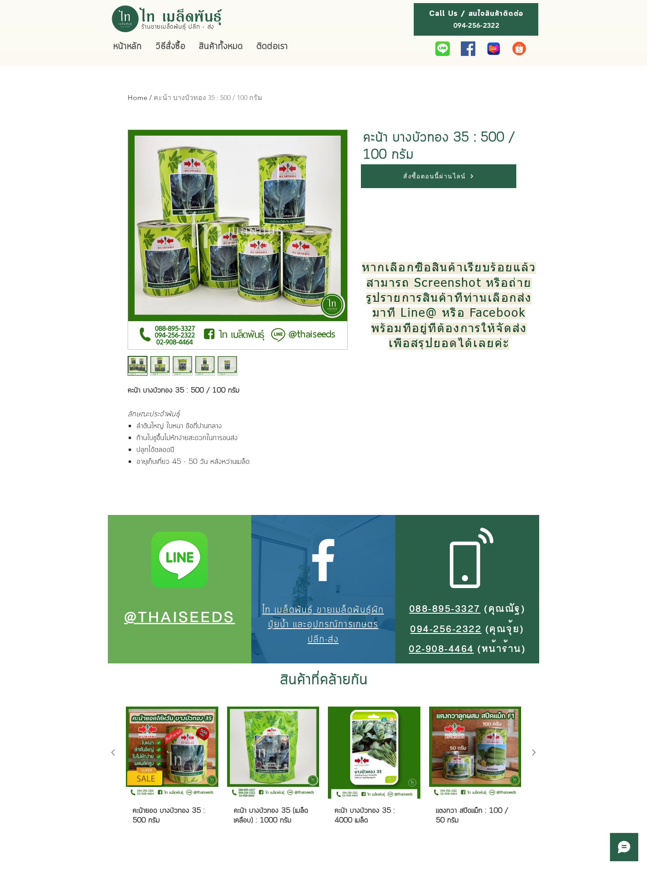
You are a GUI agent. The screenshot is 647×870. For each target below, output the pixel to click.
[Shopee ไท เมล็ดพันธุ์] (519, 48)
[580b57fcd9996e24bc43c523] (442, 48)
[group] (323, 774)
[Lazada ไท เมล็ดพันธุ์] (493, 48)
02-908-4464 (441, 649)
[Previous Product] (113, 752)
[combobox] (385, 196)
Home (137, 97)
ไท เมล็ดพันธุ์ (182, 15)
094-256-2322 (446, 629)
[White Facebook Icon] (323, 560)
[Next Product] (534, 752)
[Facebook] (468, 48)
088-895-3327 (445, 609)
